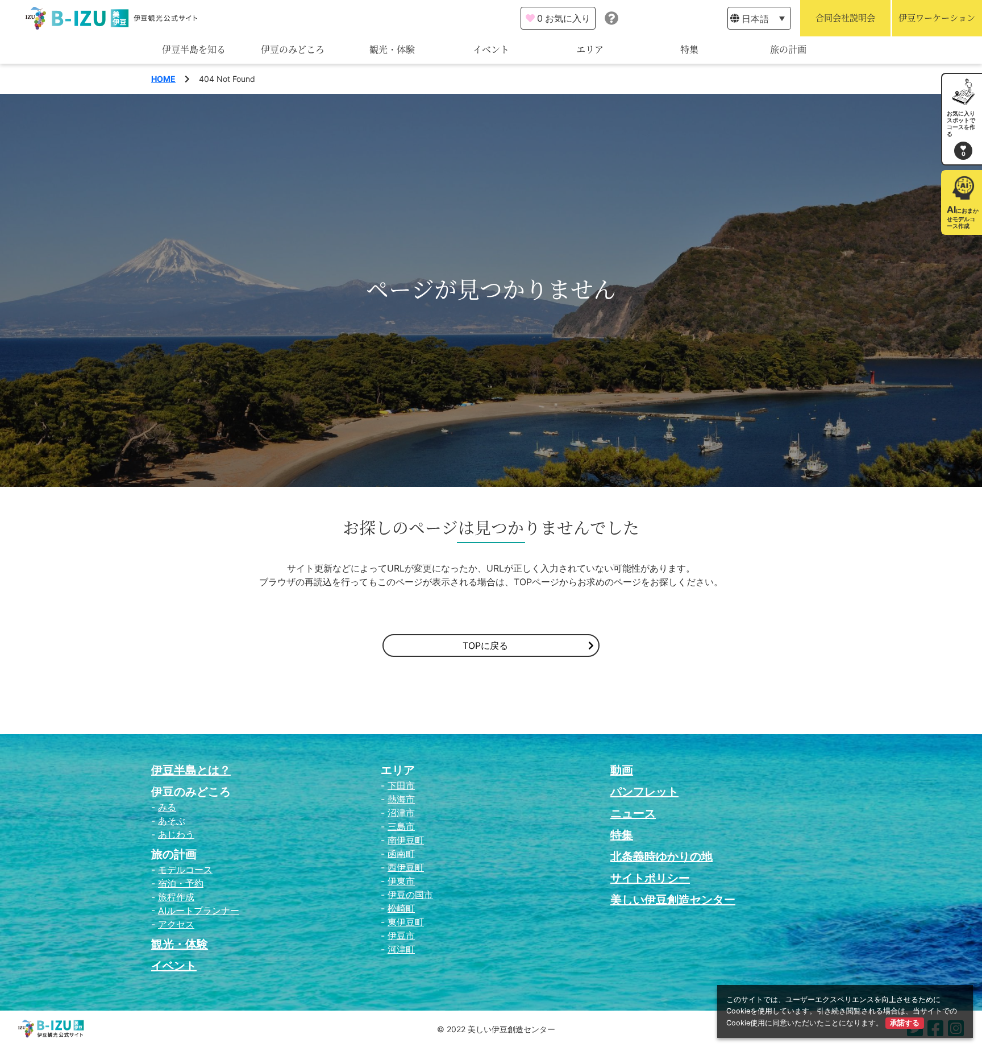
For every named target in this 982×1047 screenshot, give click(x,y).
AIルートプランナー (198, 910)
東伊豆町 (406, 922)
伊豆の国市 (410, 894)
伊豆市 (401, 935)
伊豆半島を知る (194, 50)
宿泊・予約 (180, 883)
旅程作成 (176, 897)
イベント (491, 50)
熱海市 (401, 799)
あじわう (176, 834)
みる (167, 807)
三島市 (401, 826)
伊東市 (401, 881)
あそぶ (171, 820)
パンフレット (644, 791)
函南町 (401, 853)
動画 (621, 770)
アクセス (176, 924)
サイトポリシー (650, 878)
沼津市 (401, 812)
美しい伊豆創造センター (672, 900)
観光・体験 (392, 50)
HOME (163, 79)
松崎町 (401, 908)
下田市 (401, 785)
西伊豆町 (406, 867)
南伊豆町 (406, 840)
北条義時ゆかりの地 (661, 856)
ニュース (633, 813)
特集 (689, 50)
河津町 (401, 949)
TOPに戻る (485, 645)
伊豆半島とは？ (191, 770)
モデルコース (185, 869)
